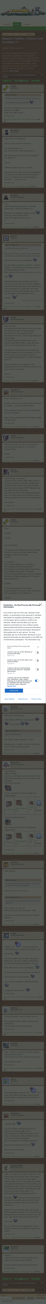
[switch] (37, 652)
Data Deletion (10, 699)
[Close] (41, 605)
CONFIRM (14, 690)
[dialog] (23, 652)
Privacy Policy (36, 699)
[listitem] (23, 647)
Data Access (23, 699)
